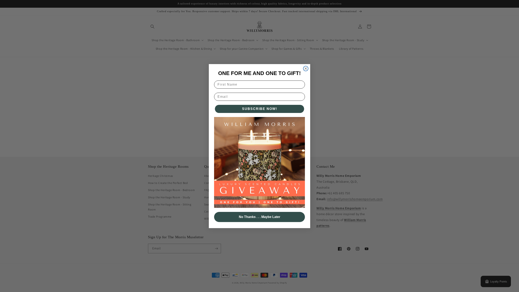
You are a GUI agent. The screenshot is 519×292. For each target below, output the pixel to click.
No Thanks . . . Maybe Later (259, 217)
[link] (259, 162)
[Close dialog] (305, 68)
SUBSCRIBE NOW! (259, 109)
